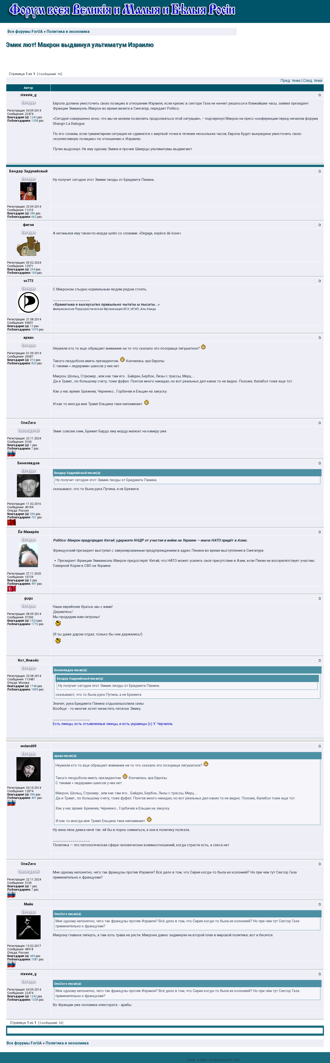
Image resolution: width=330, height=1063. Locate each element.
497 (33, 583)
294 (32, 269)
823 (33, 363)
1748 (33, 686)
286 (32, 213)
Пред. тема (290, 80)
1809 (34, 689)
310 (32, 360)
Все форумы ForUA (25, 31)
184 (33, 273)
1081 (34, 959)
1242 (33, 117)
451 (33, 798)
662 (33, 216)
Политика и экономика (68, 31)
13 (31, 326)
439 (32, 956)
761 (33, 517)
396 (32, 794)
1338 (34, 120)
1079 (34, 329)
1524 (33, 620)
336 (32, 514)
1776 (34, 624)
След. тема (312, 80)
